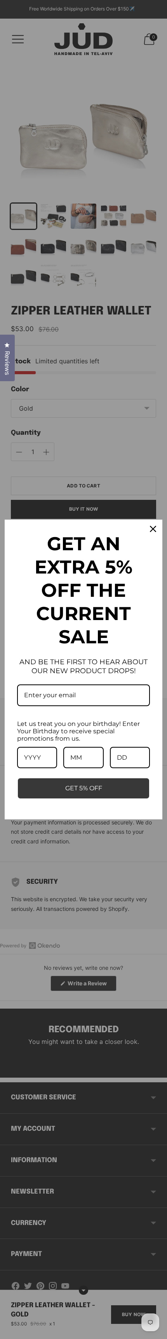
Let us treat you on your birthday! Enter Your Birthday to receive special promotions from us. (78, 731)
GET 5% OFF (83, 788)
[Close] (153, 529)
